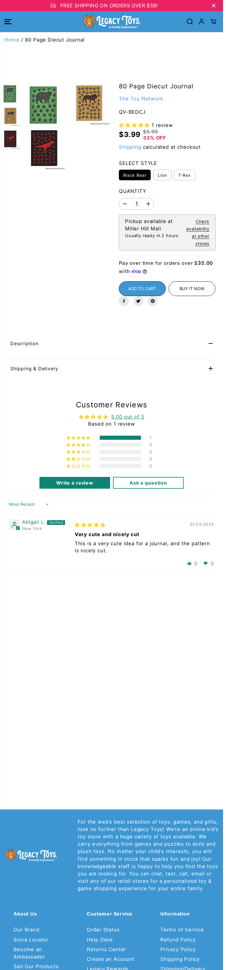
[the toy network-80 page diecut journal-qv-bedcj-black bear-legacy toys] (44, 104)
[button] (7, 21)
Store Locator (31, 940)
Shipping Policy (180, 959)
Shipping (130, 147)
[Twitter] (138, 301)
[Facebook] (124, 301)
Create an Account (110, 959)
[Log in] (201, 21)
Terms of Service (182, 930)
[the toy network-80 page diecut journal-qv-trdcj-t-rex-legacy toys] (44, 149)
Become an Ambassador (29, 953)
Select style (138, 163)
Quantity (132, 191)
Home (11, 40)
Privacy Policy (178, 949)
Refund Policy (178, 940)
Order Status (103, 930)
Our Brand (26, 930)
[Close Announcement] (214, 6)
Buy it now (192, 288)
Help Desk (100, 940)
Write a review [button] (74, 483)
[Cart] (213, 21)
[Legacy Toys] (111, 21)
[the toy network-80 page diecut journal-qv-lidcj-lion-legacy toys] (89, 104)
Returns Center (106, 949)
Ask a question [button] (148, 483)
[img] (90, 525)
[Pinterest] (153, 301)
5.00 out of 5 (127, 417)
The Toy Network (141, 99)
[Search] (190, 21)
